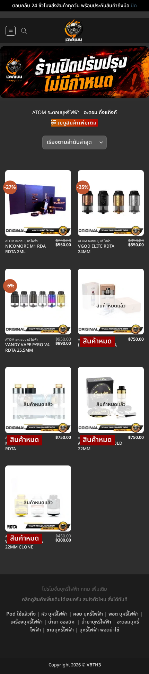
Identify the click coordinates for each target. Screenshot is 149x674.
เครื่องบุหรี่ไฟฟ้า (26, 622)
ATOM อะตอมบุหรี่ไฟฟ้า (56, 112)
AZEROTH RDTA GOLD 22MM (100, 446)
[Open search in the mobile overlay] (24, 31)
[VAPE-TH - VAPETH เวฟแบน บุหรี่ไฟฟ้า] (74, 31)
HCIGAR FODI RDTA (97, 345)
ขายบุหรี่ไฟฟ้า (60, 630)
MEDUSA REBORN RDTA (23, 446)
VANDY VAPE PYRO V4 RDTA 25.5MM (27, 347)
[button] (11, 31)
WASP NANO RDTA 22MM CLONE (24, 544)
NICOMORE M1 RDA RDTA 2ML (25, 249)
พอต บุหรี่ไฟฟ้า (123, 614)
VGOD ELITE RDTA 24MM (96, 249)
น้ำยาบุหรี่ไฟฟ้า (96, 622)
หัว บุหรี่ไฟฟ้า (54, 614)
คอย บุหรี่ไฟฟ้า (88, 614)
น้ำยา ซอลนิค (61, 622)
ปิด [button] (134, 5)
